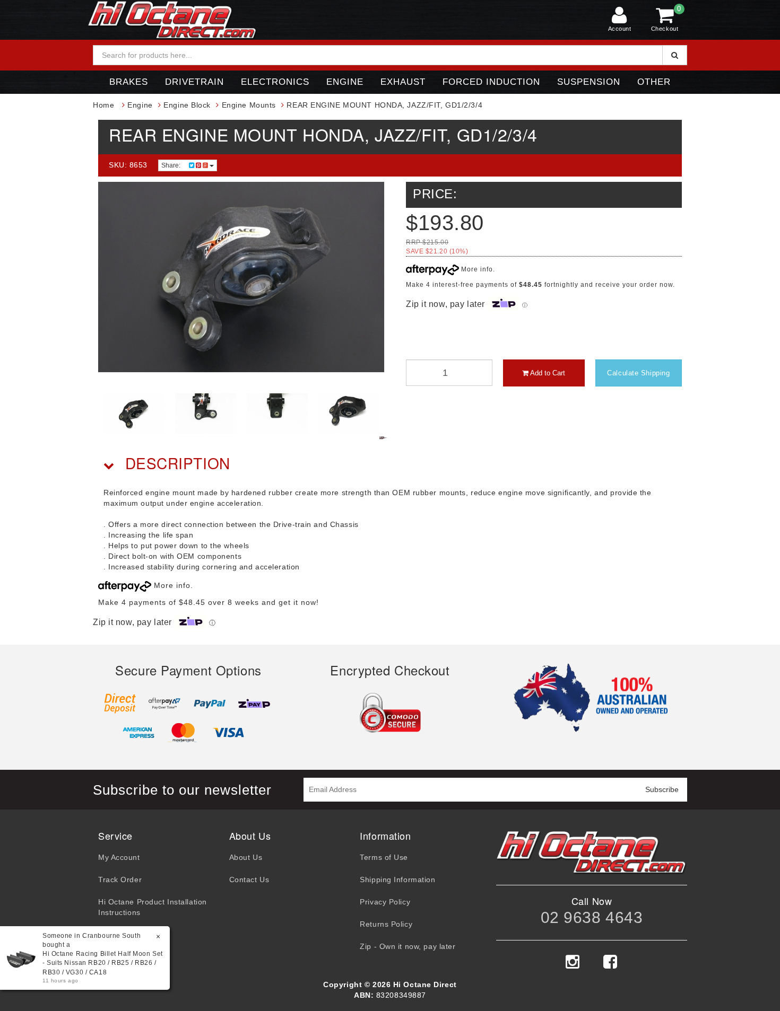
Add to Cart (546, 373)
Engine (344, 82)
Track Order (120, 879)
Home (103, 105)
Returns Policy (386, 924)
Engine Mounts (249, 105)
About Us (245, 857)
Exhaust (403, 82)
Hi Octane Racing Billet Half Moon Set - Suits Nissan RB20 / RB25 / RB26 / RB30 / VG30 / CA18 (102, 962)
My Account (119, 857)
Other (654, 82)
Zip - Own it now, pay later (407, 946)
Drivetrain (194, 82)
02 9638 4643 (592, 917)
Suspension (588, 82)
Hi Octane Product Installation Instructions (152, 907)
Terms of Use (384, 857)
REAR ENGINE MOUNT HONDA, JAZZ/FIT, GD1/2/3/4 (384, 105)
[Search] (674, 55)
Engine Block (187, 105)
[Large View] (133, 413)
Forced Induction (491, 82)
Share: (171, 165)
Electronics (275, 82)
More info (476, 269)
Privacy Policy (385, 902)
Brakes (128, 82)
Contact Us (249, 879)
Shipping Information (397, 879)
